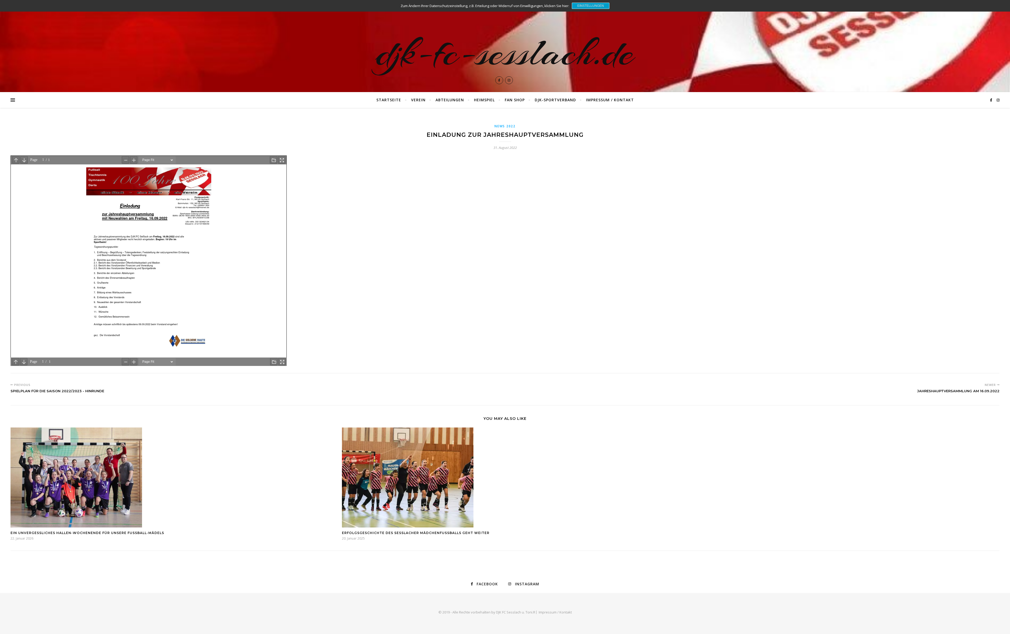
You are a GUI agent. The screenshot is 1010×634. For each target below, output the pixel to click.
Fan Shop (515, 99)
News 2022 (504, 126)
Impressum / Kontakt (610, 99)
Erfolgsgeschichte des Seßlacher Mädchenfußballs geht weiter (415, 533)
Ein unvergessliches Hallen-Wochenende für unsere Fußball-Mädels (87, 533)
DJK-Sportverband (555, 99)
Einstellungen (590, 6)
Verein (418, 99)
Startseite (388, 99)
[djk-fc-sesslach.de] (505, 46)
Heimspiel (484, 99)
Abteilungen (450, 99)
